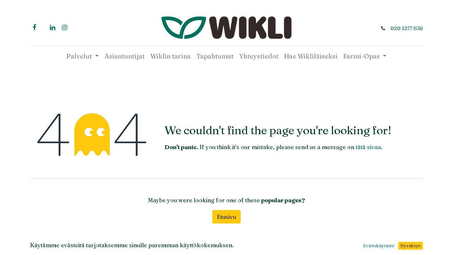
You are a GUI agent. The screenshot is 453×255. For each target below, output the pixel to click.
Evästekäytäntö (379, 245)
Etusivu (226, 216)
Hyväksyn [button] (410, 245)
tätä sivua (368, 147)
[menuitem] (125, 56)
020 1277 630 (406, 28)
